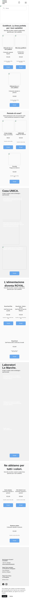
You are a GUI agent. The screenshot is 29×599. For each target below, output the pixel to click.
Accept (4, 596)
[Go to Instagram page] (6, 584)
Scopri (21, 67)
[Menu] (26, 2)
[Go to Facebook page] (3, 584)
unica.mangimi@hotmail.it (8, 564)
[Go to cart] (19, 3)
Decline (11, 596)
